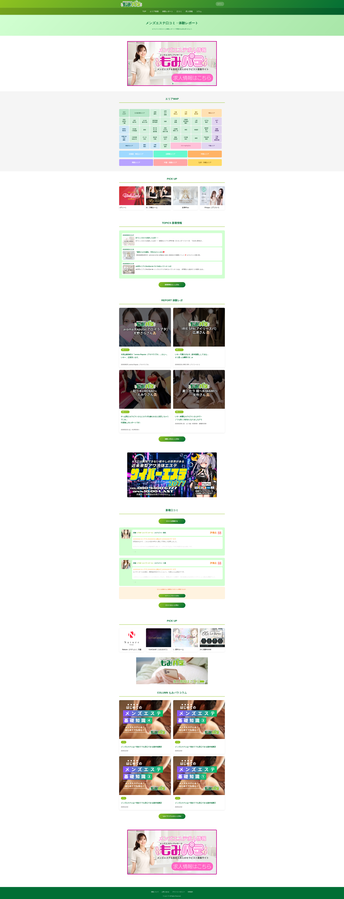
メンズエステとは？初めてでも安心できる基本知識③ (195, 747)
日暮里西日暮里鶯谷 (185, 121)
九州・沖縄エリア (204, 162)
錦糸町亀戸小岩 (206, 129)
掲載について (155, 892)
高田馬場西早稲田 (154, 121)
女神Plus (185, 207)
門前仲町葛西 (206, 138)
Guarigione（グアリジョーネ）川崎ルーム (161, 207)
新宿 (144, 129)
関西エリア (136, 162)
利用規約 (190, 892)
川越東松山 (175, 113)
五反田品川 (165, 138)
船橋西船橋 (217, 129)
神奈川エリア (129, 145)
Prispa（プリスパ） (212, 207)
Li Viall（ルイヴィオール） (145, 532)
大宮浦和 (186, 113)
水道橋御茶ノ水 (175, 129)
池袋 (165, 121)
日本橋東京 (186, 138)
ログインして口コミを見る (172, 595)
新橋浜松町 (175, 138)
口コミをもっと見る (172, 605)
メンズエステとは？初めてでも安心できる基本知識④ (141, 747)
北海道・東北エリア (136, 154)
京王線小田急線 (134, 129)
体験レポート (167, 11)
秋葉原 (196, 129)
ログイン (219, 4)
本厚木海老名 (124, 129)
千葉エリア (212, 145)
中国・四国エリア (170, 162)
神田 (186, 129)
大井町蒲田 (165, 145)
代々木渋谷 (145, 138)
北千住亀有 (206, 121)
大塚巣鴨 (175, 121)
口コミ (179, 11)
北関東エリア (170, 154)
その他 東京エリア (139, 113)
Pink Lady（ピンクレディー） (131, 207)
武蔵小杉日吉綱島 (124, 138)
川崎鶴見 (155, 145)
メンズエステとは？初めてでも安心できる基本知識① (195, 803)
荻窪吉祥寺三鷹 (124, 121)
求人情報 (189, 11)
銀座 (196, 138)
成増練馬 (155, 113)
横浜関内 (144, 145)
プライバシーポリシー (178, 892)
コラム (199, 11)
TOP (144, 11)
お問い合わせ (165, 892)
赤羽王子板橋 (165, 112)
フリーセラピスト (186, 145)
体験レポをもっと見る (172, 439)
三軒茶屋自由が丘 (134, 138)
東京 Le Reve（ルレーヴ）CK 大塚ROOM (215, 649)
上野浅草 (196, 121)
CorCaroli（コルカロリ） (158, 649)
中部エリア (205, 154)
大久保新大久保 (144, 121)
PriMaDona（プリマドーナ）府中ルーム (188, 649)
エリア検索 (154, 11)
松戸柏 (217, 121)
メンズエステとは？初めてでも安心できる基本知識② (141, 803)
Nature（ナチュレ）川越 (131, 649)
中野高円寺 (134, 121)
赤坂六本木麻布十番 (165, 129)
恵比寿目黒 (155, 138)
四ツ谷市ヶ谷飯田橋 (155, 129)
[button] (215, 63)
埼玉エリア (212, 113)
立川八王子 (124, 113)
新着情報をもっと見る (172, 284)
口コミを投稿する (172, 521)
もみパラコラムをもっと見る (172, 816)
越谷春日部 (196, 113)
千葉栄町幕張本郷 (216, 138)
